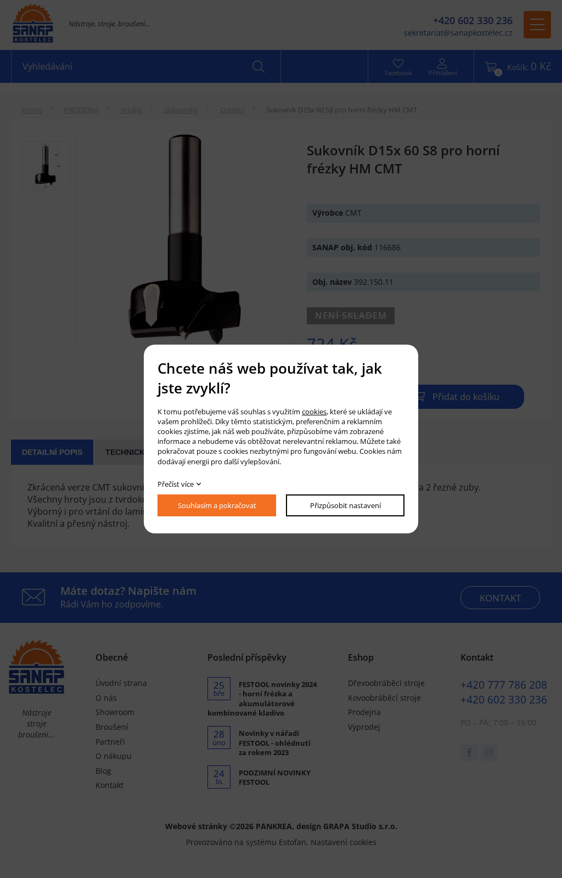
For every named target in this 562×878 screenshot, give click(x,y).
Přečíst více (176, 484)
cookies (314, 412)
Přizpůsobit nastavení (345, 505)
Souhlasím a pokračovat (217, 505)
